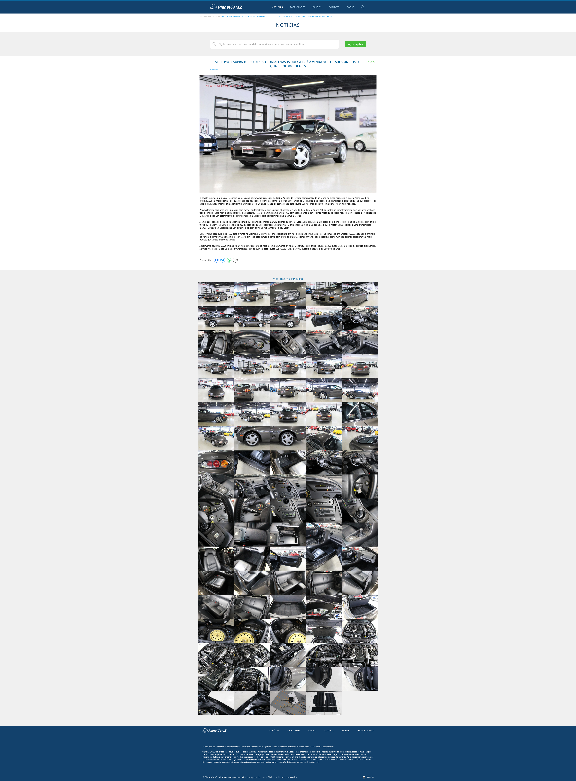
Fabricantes (297, 7)
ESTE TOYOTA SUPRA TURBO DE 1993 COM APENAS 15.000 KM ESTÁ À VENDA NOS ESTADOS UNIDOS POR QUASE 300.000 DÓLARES (278, 16)
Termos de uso (365, 730)
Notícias (277, 7)
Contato (334, 7)
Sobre (350, 7)
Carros (317, 7)
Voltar (373, 61)
